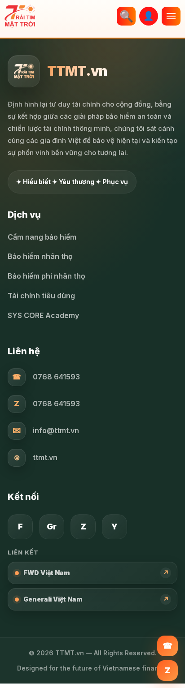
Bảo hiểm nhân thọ (40, 256)
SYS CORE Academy (43, 315)
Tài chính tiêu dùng (41, 295)
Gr (52, 526)
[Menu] (171, 16)
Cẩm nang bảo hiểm (42, 236)
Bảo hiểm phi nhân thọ (46, 275)
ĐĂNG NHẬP (148, 16)
